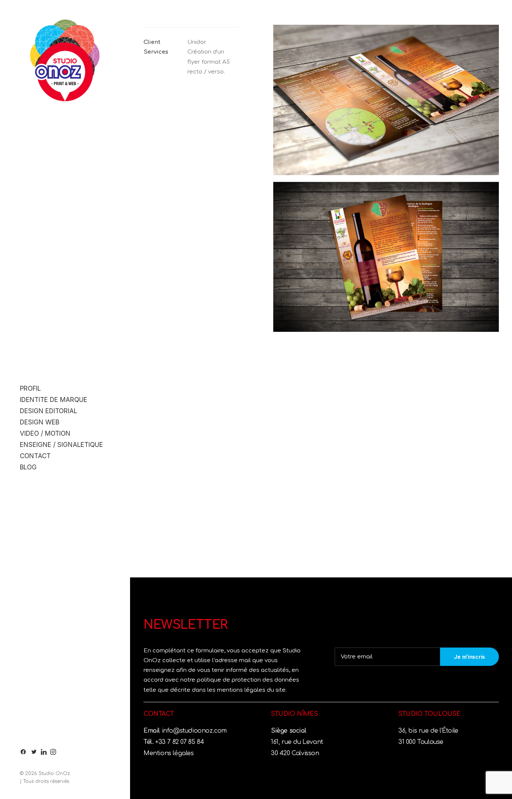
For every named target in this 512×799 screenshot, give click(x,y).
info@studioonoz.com (193, 730)
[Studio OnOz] (65, 60)
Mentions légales (169, 753)
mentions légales (242, 690)
